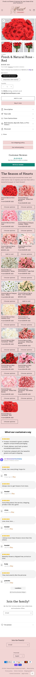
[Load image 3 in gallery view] (29, 47)
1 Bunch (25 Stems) (9, 76)
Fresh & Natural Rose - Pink (8, 223)
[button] (2, 10)
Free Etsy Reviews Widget (18, 592)
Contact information (14, 673)
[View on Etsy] (1, 476)
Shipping (10, 67)
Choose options (9, 207)
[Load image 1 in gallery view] (7, 47)
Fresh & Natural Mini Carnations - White (7, 341)
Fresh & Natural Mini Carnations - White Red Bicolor (25, 342)
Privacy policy (8, 671)
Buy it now (18, 103)
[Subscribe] (31, 613)
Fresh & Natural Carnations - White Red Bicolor (25, 199)
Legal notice (25, 673)
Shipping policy (28, 671)
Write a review (18, 165)
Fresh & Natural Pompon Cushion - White (26, 223)
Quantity (3, 83)
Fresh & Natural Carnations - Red (6, 414)
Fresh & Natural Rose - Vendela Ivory (8, 317)
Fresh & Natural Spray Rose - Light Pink (8, 247)
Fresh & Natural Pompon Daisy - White (9, 294)
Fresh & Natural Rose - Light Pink (25, 247)
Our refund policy (18, 147)
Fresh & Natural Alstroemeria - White (8, 270)
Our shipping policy (18, 142)
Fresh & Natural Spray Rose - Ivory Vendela (25, 294)
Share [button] (5, 134)
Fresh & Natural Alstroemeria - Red (24, 317)
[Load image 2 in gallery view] (18, 47)
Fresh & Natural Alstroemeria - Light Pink (26, 270)
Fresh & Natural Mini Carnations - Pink (24, 366)
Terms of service (18, 671)
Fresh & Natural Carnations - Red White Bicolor (25, 390)
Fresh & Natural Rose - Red (8, 198)
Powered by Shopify (20, 668)
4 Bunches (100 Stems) (10, 79)
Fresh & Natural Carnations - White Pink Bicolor (8, 390)
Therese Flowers (10, 668)
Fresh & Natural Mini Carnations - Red (7, 366)
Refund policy (30, 668)
